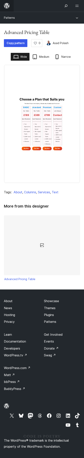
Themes (49, 308)
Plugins (49, 315)
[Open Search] (66, 6)
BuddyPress (14, 389)
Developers (12, 348)
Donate (51, 348)
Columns (30, 192)
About (18, 192)
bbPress (12, 382)
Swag (50, 355)
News (8, 308)
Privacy (9, 322)
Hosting (9, 315)
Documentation (15, 341)
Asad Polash (61, 43)
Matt (9, 375)
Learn (8, 334)
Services (44, 192)
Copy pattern (16, 43)
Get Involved (53, 334)
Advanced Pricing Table (19, 279)
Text (55, 192)
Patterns (9, 17)
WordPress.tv (15, 355)
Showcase (51, 301)
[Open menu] (77, 6)
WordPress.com (17, 368)
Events (49, 341)
